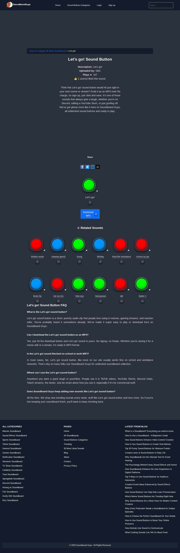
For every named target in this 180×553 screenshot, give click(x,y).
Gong (79, 256)
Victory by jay (142, 256)
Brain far (37, 296)
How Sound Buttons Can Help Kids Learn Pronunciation (150, 492)
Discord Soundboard (11, 483)
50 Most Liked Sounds (74, 448)
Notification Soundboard (13, 457)
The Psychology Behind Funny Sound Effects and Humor (151, 465)
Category (42, 51)
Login (99, 5)
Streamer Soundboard (12, 461)
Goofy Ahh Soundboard (13, 496)
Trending (68, 444)
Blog (66, 453)
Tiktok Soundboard (10, 444)
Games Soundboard (11, 453)
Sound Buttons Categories (78, 5)
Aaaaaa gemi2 (58, 256)
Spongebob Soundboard (13, 479)
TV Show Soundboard (12, 466)
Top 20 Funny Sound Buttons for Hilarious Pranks (147, 448)
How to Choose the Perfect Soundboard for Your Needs (150, 516)
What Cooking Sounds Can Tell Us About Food (146, 532)
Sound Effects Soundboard (14, 435)
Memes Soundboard (11, 431)
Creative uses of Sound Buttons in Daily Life (145, 453)
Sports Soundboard (11, 440)
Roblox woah (37, 256)
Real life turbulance (121, 256)
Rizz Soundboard (10, 500)
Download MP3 (88, 214)
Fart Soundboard (10, 492)
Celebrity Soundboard (12, 470)
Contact (67, 461)
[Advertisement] (73, 28)
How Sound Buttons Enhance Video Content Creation (149, 440)
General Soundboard (11, 448)
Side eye (79, 296)
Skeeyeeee (100, 296)
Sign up (111, 5)
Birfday (100, 256)
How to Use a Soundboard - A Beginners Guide (146, 435)
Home (57, 5)
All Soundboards (71, 435)
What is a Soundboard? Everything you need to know (149, 431)
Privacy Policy (70, 466)
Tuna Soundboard (10, 474)
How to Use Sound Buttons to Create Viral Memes (148, 444)
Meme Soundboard (57, 51)
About (66, 457)
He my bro (58, 296)
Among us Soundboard (12, 487)
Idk (121, 296)
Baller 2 (142, 296)
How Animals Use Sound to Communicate (144, 528)
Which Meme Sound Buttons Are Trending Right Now (149, 496)
